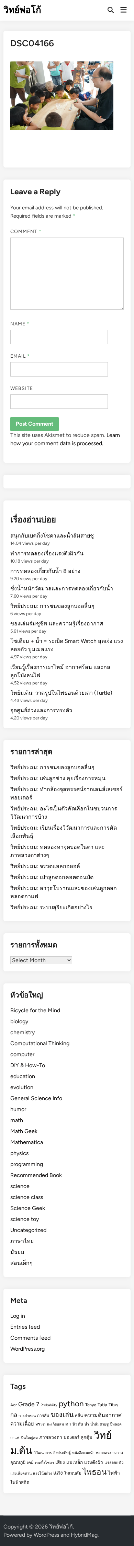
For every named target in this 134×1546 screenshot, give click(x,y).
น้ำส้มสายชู (99, 1424)
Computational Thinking (39, 1043)
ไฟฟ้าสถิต (19, 1482)
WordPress (46, 1535)
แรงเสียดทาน (21, 1473)
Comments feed (30, 1338)
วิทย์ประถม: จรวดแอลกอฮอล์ (45, 866)
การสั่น (43, 1415)
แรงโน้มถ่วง (42, 1473)
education (22, 1076)
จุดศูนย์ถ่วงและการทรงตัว (41, 710)
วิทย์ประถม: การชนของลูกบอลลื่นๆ (52, 606)
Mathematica (26, 1142)
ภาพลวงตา (50, 1437)
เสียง (60, 1462)
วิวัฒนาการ (43, 1453)
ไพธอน (95, 1472)
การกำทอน (27, 1416)
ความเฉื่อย (22, 1424)
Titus (113, 1404)
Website (21, 388)
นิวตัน (77, 1424)
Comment (26, 231)
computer (22, 1054)
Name (20, 324)
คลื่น (79, 1415)
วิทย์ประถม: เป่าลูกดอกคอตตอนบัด (51, 877)
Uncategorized (28, 1230)
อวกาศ (117, 1453)
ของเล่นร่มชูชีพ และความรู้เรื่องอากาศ (56, 623)
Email (20, 356)
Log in (17, 1316)
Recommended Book (36, 1175)
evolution (21, 1087)
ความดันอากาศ (103, 1415)
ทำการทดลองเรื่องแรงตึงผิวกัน (46, 553)
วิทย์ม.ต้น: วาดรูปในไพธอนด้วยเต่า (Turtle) (61, 693)
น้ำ (87, 1424)
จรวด (40, 1424)
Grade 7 (28, 1404)
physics (19, 1153)
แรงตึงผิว (93, 1462)
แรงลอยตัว (114, 1462)
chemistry (22, 1032)
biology (19, 1021)
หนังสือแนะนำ (83, 1453)
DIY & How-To (27, 1065)
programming (26, 1164)
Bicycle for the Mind (35, 1010)
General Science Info (36, 1098)
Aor (13, 1405)
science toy (24, 1219)
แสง (58, 1472)
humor (18, 1109)
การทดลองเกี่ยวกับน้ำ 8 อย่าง (45, 571)
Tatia (102, 1404)
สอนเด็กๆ (21, 1263)
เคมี (30, 1462)
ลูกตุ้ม (86, 1437)
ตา (68, 1424)
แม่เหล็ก (74, 1462)
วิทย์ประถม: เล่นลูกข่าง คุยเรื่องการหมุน (57, 778)
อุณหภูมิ (17, 1462)
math (16, 1120)
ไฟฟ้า (114, 1473)
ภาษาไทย (22, 1241)
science (20, 1186)
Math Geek (23, 1131)
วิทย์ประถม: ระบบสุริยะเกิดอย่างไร (51, 907)
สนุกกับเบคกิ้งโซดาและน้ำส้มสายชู (52, 535)
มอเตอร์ (71, 1437)
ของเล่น (62, 1414)
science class (26, 1197)
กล (13, 1414)
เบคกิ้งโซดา (44, 1463)
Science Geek (27, 1208)
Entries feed (25, 1327)
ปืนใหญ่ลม (29, 1437)
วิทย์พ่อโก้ (22, 9)
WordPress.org (27, 1349)
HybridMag (84, 1535)
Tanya (90, 1404)
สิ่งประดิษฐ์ (62, 1453)
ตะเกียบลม (55, 1424)
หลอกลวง (103, 1453)
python (71, 1403)
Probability (49, 1405)
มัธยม (17, 1252)
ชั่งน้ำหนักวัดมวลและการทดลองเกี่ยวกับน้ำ (61, 588)
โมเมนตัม (72, 1473)
